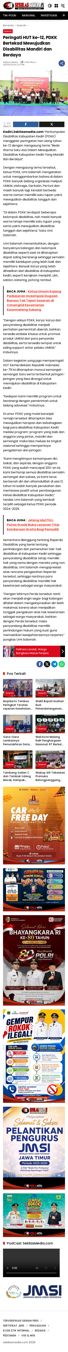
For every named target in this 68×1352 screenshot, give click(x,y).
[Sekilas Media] (23, 5)
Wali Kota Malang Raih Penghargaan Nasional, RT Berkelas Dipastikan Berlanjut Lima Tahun (50, 740)
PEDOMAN (9, 1335)
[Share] (26, 124)
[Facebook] (39, 664)
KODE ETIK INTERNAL (16, 1330)
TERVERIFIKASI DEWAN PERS (21, 1321)
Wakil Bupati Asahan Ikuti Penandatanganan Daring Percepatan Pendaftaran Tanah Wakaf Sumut (50, 705)
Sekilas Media (10, 62)
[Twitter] (47, 664)
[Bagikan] (62, 63)
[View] (52, 124)
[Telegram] (54, 664)
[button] (50, 5)
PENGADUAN (37, 1325)
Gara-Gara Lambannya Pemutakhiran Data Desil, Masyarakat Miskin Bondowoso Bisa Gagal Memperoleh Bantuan (16, 740)
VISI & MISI (28, 1335)
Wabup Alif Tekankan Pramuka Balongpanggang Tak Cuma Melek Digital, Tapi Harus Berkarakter (50, 776)
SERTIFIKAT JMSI (13, 1325)
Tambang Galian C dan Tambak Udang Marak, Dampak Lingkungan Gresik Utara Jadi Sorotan (17, 776)
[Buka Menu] (56, 5)
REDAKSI (40, 1330)
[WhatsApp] (62, 664)
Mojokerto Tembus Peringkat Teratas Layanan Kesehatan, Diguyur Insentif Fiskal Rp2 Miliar (17, 705)
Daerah (8, 31)
